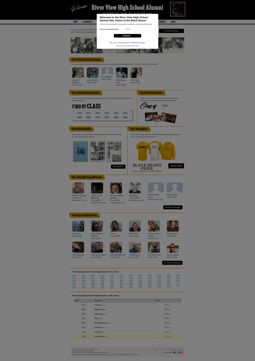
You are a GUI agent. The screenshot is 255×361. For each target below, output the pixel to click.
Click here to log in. (138, 42)
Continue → (128, 36)
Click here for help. (133, 46)
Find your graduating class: (109, 29)
